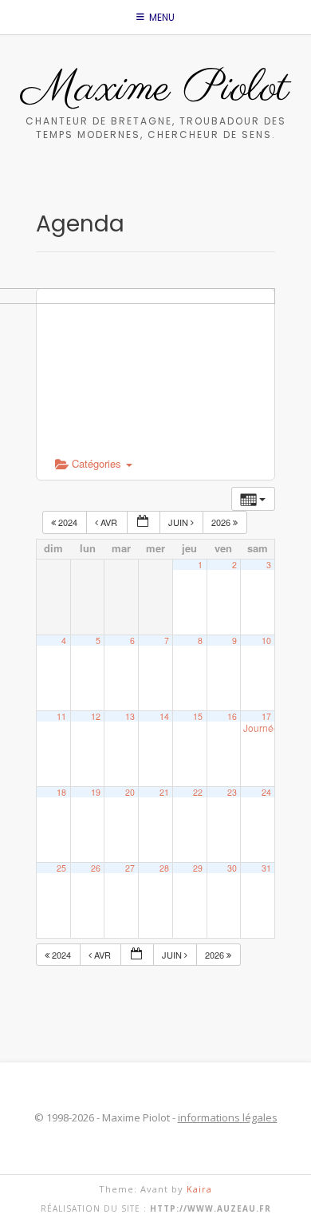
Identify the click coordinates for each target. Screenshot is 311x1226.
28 (164, 868)
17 (266, 716)
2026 (222, 522)
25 (61, 868)
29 (198, 868)
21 (164, 792)
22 (198, 792)
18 (61, 792)
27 (130, 868)
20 (130, 792)
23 (232, 792)
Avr (109, 522)
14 (164, 716)
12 (95, 716)
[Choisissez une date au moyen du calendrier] (143, 522)
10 (266, 641)
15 (198, 716)
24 (266, 792)
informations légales (228, 1117)
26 (95, 868)
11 (61, 716)
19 (95, 792)
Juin (179, 522)
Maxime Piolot (155, 89)
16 (232, 716)
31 (266, 868)
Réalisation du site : (156, 1208)
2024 (68, 522)
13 (130, 716)
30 (232, 868)
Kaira (199, 1189)
